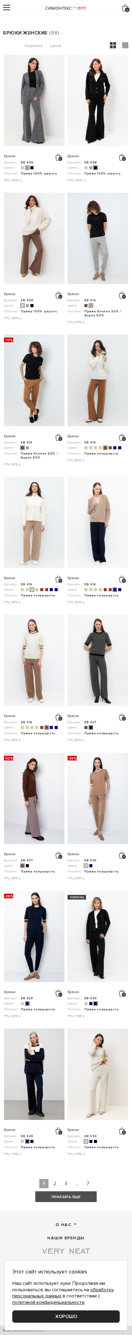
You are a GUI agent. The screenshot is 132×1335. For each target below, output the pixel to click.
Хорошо (66, 1316)
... (77, 1183)
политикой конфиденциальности (48, 1302)
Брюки (9, 156)
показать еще (66, 1197)
